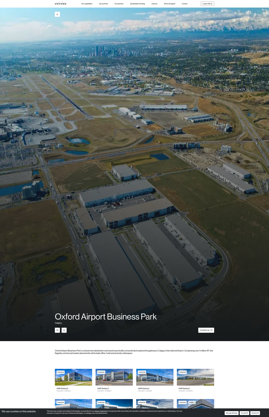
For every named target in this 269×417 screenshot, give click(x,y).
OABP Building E (143, 389)
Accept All (244, 413)
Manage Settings (231, 413)
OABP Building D (103, 389)
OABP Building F (184, 389)
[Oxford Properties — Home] (68, 3)
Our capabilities (86, 4)
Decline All (255, 413)
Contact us (205, 330)
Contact (185, 4)
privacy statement (101, 411)
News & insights (169, 4)
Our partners (119, 4)
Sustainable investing (137, 4)
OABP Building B (62, 389)
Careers (154, 4)
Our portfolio (103, 4)
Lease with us (207, 4)
